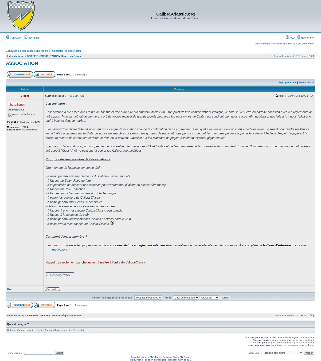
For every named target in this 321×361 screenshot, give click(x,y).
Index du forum (15, 56)
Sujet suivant (306, 82)
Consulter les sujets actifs (67, 50)
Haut (9, 289)
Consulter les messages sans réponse (28, 50)
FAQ (292, 37)
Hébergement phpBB (179, 359)
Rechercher (307, 37)
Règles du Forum (71, 56)
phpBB (149, 357)
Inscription (33, 37)
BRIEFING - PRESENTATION (43, 56)
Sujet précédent (287, 82)
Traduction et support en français (148, 359)
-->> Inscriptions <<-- (60, 249)
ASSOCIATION (22, 63)
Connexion (15, 37)
